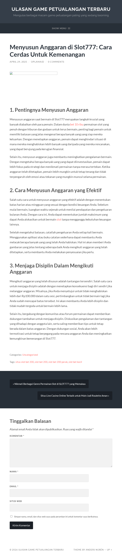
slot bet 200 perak (58, 361)
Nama (14, 471)
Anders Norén (95, 549)
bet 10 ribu (76, 124)
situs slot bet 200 (25, 361)
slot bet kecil (75, 361)
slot (59, 219)
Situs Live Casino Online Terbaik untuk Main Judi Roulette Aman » (75, 395)
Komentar (17, 436)
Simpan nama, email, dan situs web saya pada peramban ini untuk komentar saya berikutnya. (56, 516)
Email (14, 486)
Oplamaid (37, 61)
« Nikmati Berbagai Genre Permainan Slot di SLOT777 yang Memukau (49, 383)
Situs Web (16, 501)
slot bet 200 (41, 361)
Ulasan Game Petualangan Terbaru (61, 9)
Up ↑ (109, 549)
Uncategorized (30, 354)
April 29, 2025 (18, 61)
